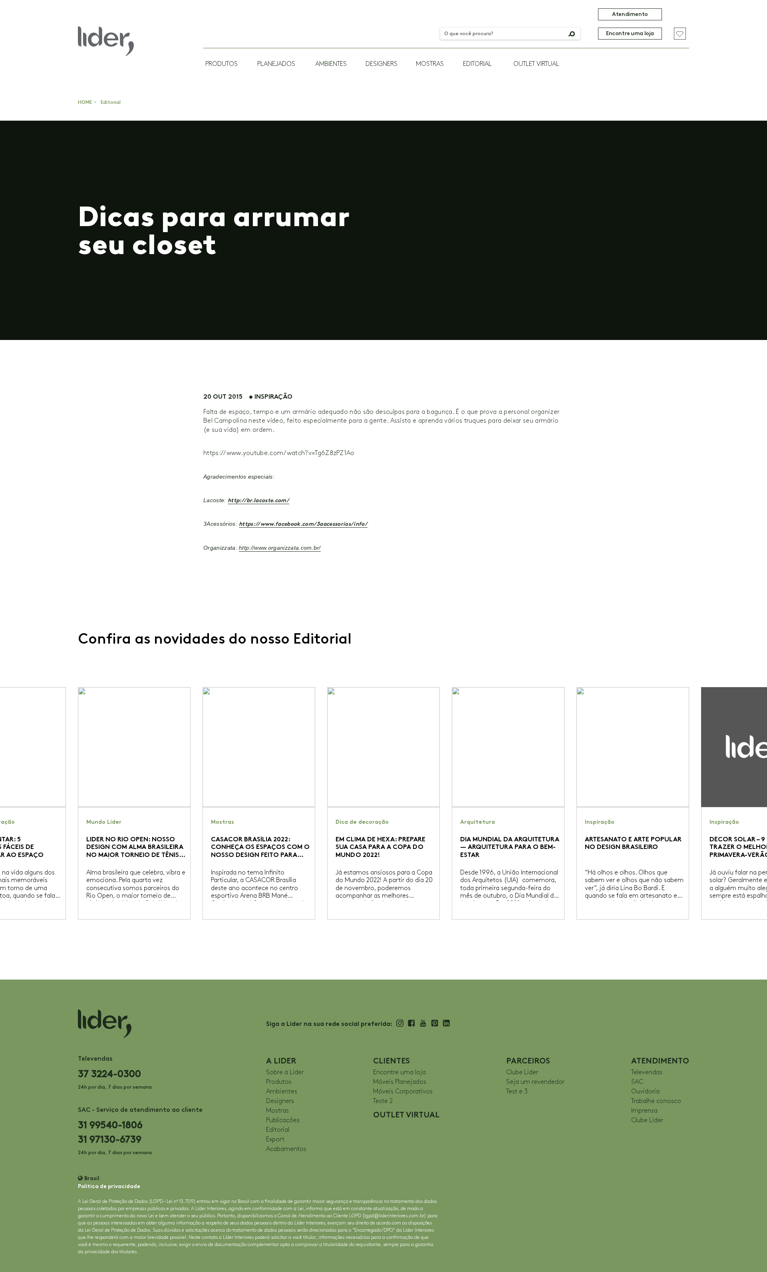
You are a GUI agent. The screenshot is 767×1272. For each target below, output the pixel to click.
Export (275, 1140)
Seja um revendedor (535, 1082)
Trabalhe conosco (656, 1101)
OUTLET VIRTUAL (536, 64)
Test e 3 (517, 1092)
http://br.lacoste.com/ (258, 500)
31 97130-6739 (109, 1139)
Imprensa (644, 1111)
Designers (381, 64)
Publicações (283, 1120)
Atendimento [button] (630, 14)
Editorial (477, 64)
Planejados (276, 64)
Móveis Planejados (399, 1082)
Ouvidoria (645, 1092)
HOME (85, 102)
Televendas (646, 1072)
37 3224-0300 (109, 1073)
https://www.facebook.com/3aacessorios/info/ (303, 524)
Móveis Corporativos (403, 1092)
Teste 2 (383, 1101)
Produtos (221, 64)
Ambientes (331, 64)
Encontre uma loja (630, 33)
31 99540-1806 (110, 1125)
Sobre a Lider (285, 1072)
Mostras (430, 64)
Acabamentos (286, 1149)
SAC (637, 1082)
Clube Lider (522, 1072)
